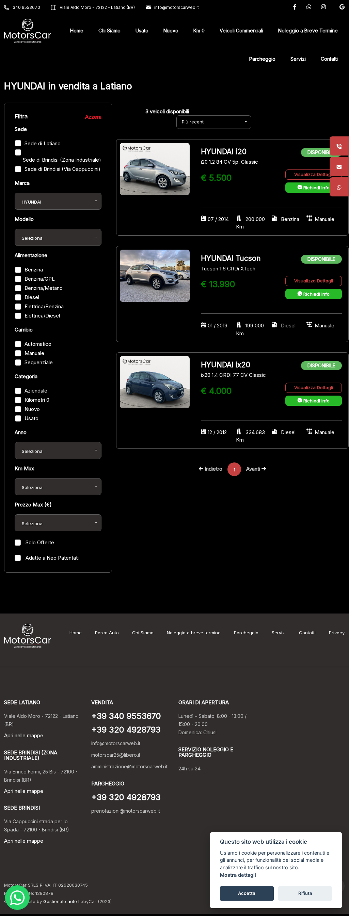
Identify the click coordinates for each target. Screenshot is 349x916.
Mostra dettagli (238, 875)
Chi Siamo (143, 632)
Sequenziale (39, 362)
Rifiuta (305, 893)
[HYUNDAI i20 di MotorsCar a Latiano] (154, 168)
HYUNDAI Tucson (231, 258)
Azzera (93, 117)
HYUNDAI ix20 (225, 364)
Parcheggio (246, 632)
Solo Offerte (39, 542)
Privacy (337, 632)
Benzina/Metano (44, 288)
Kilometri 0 (37, 400)
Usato (31, 418)
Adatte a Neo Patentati (51, 558)
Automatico (38, 344)
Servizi (279, 632)
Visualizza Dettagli (313, 174)
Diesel (32, 297)
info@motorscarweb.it (176, 7)
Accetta (246, 893)
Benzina (34, 269)
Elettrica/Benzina (44, 306)
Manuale (34, 353)
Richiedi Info (316, 187)
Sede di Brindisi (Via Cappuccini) (62, 169)
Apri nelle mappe (23, 735)
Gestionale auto (60, 901)
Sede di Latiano (43, 143)
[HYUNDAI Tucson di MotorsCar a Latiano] (154, 275)
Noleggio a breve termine (194, 632)
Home (75, 632)
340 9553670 (26, 7)
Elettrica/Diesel (42, 315)
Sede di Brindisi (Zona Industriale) (62, 160)
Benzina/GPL (40, 279)
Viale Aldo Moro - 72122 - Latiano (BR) (97, 7)
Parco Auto (107, 632)
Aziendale (36, 390)
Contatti (307, 632)
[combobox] (58, 201)
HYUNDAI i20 (224, 151)
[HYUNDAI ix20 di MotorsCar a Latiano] (154, 382)
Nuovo (32, 409)
